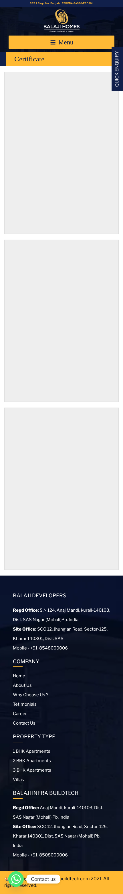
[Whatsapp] (16, 879)
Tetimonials (25, 704)
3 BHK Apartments (32, 770)
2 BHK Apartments (32, 760)
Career (20, 713)
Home (19, 675)
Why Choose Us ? (30, 694)
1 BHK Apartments (31, 751)
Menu (66, 42)
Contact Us (24, 723)
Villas (18, 779)
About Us (22, 685)
